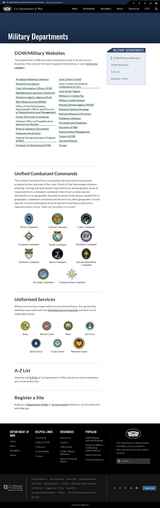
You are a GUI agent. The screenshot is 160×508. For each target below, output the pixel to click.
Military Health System (72, 100)
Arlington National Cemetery (32, 79)
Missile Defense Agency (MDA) (76, 104)
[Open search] (156, 9)
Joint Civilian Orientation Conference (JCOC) (73, 85)
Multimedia (89, 8)
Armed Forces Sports (27, 83)
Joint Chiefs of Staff (70, 79)
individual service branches (63, 310)
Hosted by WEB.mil (80, 505)
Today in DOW (67, 136)
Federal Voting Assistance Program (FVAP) (35, 139)
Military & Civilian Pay (71, 95)
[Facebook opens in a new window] (139, 3)
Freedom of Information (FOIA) (33, 145)
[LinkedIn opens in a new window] (150, 3)
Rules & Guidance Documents (32, 128)
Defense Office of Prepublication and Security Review (34, 123)
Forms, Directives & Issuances (32, 116)
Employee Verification (28, 133)
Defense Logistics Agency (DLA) (34, 97)
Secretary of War (68, 127)
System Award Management (74, 131)
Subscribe (149, 488)
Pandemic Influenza (70, 118)
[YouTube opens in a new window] (156, 3)
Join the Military (68, 140)
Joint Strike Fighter (70, 91)
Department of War (37, 404)
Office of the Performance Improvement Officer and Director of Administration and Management (36, 109)
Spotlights (105, 8)
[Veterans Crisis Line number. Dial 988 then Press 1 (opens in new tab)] (13, 488)
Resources (134, 8)
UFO (147, 8)
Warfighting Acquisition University (35, 92)
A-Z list (33, 377)
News (75, 8)
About (120, 8)
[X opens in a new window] (134, 3)
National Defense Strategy (74, 109)
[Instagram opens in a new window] (145, 3)
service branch (60, 404)
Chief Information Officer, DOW (34, 88)
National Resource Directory (75, 113)
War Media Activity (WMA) (31, 101)
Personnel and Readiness (73, 122)
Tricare (63, 145)
